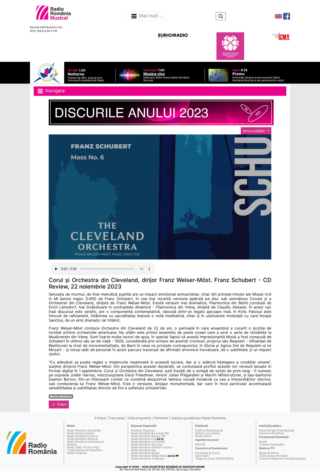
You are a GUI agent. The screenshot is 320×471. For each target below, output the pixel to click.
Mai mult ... (151, 16)
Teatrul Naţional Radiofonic (85, 450)
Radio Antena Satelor (81, 433)
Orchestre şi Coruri (207, 453)
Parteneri (161, 418)
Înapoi (61, 404)
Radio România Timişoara (147, 458)
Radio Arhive (203, 436)
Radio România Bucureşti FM (150, 433)
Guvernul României (271, 433)
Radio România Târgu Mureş (149, 455)
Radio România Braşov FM (148, 436)
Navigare (54, 90)
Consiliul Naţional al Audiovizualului (282, 458)
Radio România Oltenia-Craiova (151, 447)
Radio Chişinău (77, 453)
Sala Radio (202, 455)
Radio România (269, 453)
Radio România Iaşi (143, 450)
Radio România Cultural (82, 436)
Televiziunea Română (273, 455)
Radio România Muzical (82, 439)
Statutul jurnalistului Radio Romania (198, 418)
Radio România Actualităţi (84, 430)
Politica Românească (209, 430)
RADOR (200, 444)
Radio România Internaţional (85, 441)
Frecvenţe (116, 418)
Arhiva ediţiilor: (254, 131)
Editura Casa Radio (207, 433)
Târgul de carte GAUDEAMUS (214, 458)
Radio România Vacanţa (146, 444)
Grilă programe (139, 418)
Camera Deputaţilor (272, 444)
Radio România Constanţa (148, 441)
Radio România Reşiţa (145, 453)
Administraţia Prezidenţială (276, 430)
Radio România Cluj (143, 439)
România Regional (143, 430)
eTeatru (72, 444)
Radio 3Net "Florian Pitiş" (83, 447)
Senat (263, 441)
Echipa (100, 418)
